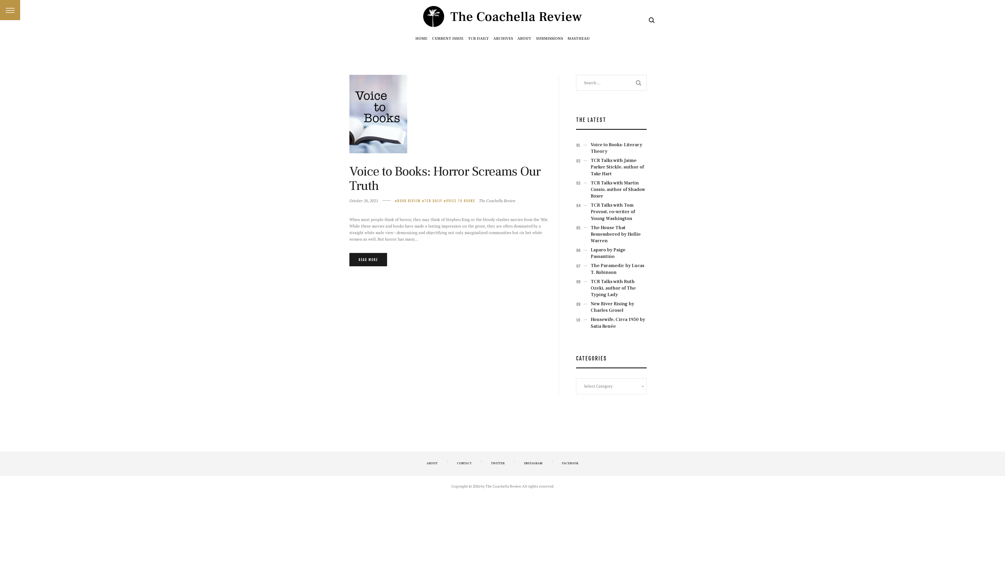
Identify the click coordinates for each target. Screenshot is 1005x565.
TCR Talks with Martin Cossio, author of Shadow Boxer (618, 189)
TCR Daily (433, 201)
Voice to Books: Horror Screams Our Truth (445, 178)
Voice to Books (460, 201)
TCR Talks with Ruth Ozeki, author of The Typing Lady (613, 288)
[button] (10, 10)
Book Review (409, 201)
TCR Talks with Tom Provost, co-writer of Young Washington (613, 211)
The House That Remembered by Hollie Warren (616, 234)
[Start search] (652, 20)
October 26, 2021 (363, 200)
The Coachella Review (497, 200)
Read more (368, 260)
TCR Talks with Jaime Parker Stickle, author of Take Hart (617, 167)
